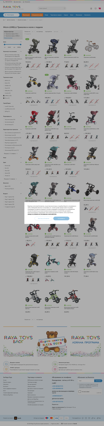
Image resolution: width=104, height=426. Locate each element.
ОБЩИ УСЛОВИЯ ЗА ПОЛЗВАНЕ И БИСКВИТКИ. (42, 214)
